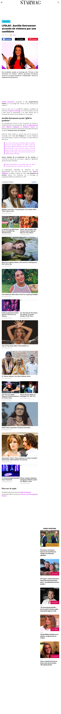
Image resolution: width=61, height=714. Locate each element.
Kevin (14, 35)
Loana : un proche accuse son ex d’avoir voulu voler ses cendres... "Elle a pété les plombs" (48, 663)
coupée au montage (14, 111)
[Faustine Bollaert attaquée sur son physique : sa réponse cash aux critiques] (49, 623)
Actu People (55, 573)
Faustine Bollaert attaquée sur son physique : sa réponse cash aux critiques (49, 636)
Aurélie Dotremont (8, 102)
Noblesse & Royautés (52, 545)
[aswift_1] (30, 15)
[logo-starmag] (30, 2)
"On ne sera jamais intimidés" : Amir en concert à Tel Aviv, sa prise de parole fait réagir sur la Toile (49, 609)
